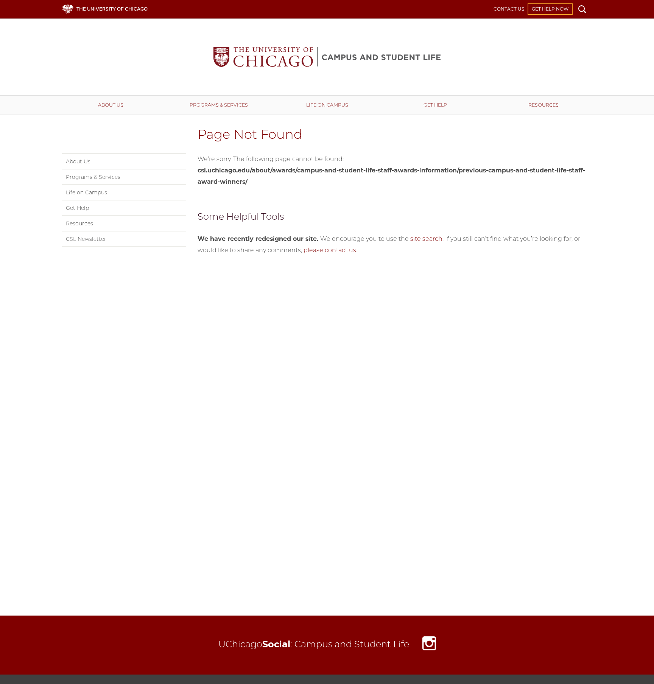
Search (582, 10)
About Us (110, 105)
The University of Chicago (112, 9)
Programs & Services (219, 105)
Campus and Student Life (327, 57)
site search (426, 238)
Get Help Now (550, 9)
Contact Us (509, 9)
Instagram (429, 645)
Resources (543, 105)
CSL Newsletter (86, 239)
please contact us (330, 250)
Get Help (435, 105)
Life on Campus (327, 105)
